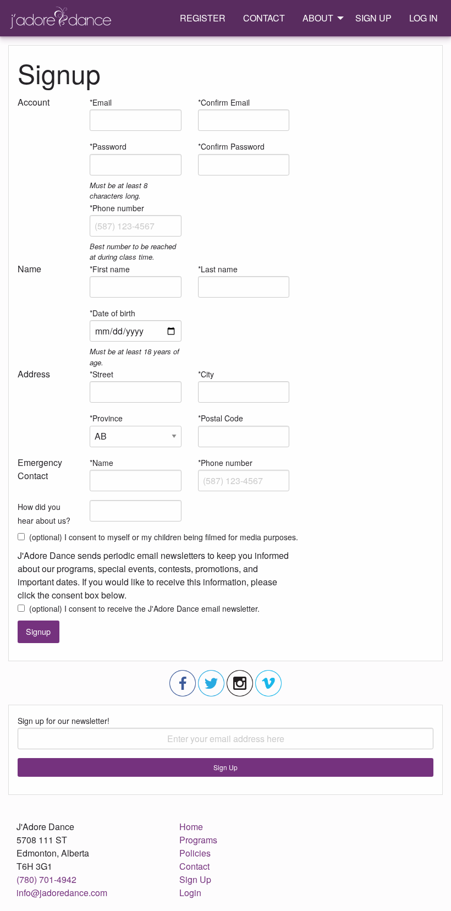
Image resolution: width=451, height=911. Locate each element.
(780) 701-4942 (46, 879)
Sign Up (225, 767)
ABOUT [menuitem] (317, 18)
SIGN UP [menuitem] (373, 18)
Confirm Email (225, 102)
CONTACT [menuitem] (264, 18)
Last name (219, 269)
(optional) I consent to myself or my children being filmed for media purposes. (163, 536)
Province (107, 418)
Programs (198, 839)
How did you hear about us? (44, 513)
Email (102, 102)
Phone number (118, 207)
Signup (38, 631)
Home (191, 826)
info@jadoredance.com (61, 892)
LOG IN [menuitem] (423, 18)
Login (190, 892)
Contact (194, 866)
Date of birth (113, 313)
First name (111, 269)
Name (102, 462)
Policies (195, 853)
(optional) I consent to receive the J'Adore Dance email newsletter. (144, 608)
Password (109, 146)
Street (102, 374)
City (207, 374)
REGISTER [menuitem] (203, 18)
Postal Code (222, 418)
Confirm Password (233, 146)
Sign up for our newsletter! (63, 720)
